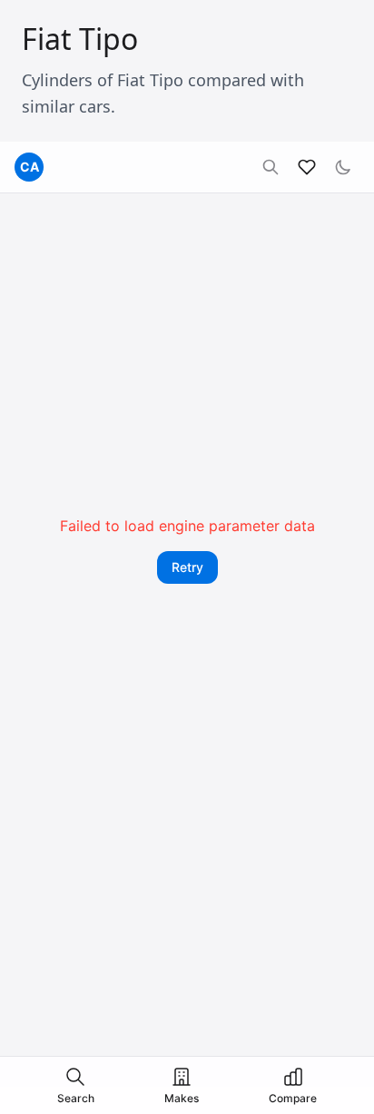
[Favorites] (306, 167)
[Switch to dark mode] (343, 167)
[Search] (270, 167)
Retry (187, 567)
